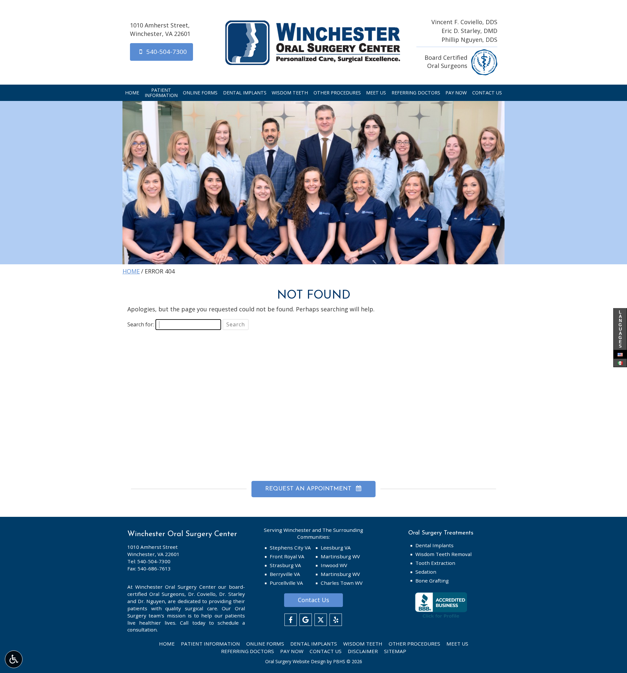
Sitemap (395, 651)
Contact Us (487, 92)
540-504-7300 (153, 561)
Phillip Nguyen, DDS (469, 39)
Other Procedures (337, 92)
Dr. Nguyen (151, 601)
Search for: (140, 324)
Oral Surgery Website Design (295, 661)
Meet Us (376, 92)
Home (132, 92)
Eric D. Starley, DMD (469, 31)
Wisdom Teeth (290, 92)
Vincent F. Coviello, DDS (464, 22)
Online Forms (200, 92)
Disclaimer (363, 651)
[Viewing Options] (14, 659)
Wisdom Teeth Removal (443, 554)
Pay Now (456, 92)
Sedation (425, 571)
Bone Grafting (432, 580)
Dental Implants (244, 92)
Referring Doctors (416, 92)
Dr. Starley (232, 594)
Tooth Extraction (435, 563)
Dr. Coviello (202, 594)
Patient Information (210, 643)
